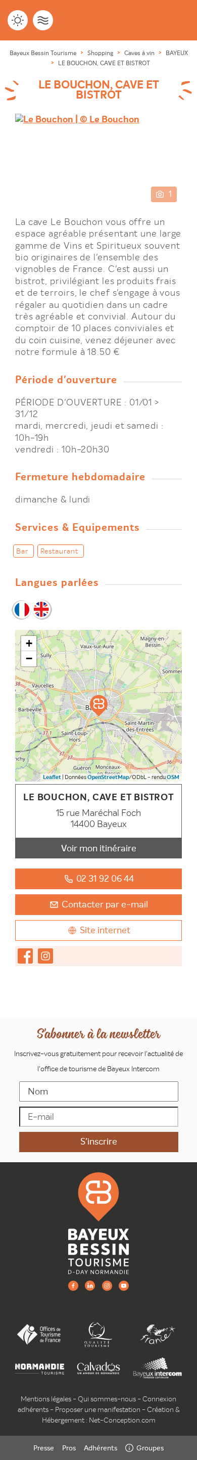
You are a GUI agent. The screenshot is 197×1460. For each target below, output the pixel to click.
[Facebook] (73, 1285)
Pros (69, 1447)
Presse (43, 1447)
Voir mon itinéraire (98, 848)
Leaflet (52, 777)
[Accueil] (98, 1222)
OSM (173, 777)
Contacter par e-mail (105, 904)
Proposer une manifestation (97, 1409)
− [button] (29, 658)
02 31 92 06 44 (105, 878)
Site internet (105, 930)
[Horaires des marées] (43, 20)
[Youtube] (124, 1285)
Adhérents (100, 1447)
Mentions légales (46, 1398)
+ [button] (29, 643)
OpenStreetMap (108, 777)
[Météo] (18, 20)
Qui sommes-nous (107, 1398)
